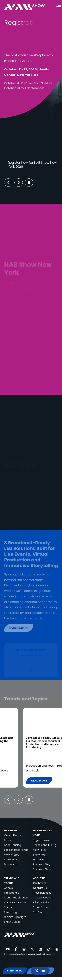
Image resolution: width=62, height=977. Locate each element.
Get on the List (13, 835)
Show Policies (41, 907)
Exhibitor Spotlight (15, 917)
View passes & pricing (29, 153)
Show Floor (11, 859)
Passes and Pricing (44, 845)
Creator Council (43, 897)
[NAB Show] (29, 7)
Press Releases (42, 892)
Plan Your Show (42, 869)
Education (10, 864)
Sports (14, 766)
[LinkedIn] (40, 949)
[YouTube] (7, 949)
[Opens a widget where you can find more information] (40, 971)
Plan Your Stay (41, 864)
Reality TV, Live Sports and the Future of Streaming (29, 740)
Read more (23, 781)
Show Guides (12, 922)
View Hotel (39, 850)
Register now (21, 95)
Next (21, 182)
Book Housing (12, 845)
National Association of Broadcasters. (24, 954)
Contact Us (40, 888)
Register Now (41, 840)
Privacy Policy (41, 902)
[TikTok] (48, 949)
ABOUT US (39, 878)
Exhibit (8, 840)
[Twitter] (32, 949)
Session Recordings (16, 850)
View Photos (11, 854)
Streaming (28, 766)
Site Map (38, 912)
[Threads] (56, 949)
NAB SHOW (10, 830)
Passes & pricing (23, 107)
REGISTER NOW (14, 971)
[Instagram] (23, 949)
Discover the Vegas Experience (31, 510)
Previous (8, 182)
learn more (18, 626)
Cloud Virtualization (16, 897)
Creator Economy (15, 902)
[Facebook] (15, 949)
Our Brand (39, 883)
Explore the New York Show (31, 326)
